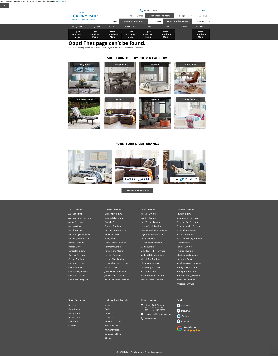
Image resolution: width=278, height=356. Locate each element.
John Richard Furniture (115, 275)
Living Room (77, 26)
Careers (108, 313)
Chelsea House (75, 267)
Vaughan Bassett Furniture (189, 263)
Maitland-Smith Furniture (152, 242)
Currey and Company (78, 279)
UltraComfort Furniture (187, 255)
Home (129, 16)
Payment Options (112, 330)
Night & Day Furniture (151, 259)
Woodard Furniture (185, 284)
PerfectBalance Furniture (152, 279)
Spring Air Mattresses (186, 230)
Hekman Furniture (113, 255)
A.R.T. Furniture (75, 209)
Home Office (130, 26)
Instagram (185, 310)
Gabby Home (111, 238)
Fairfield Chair (111, 222)
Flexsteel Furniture (113, 226)
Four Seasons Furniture (115, 230)
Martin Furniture (148, 247)
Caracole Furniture (76, 255)
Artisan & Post (74, 226)
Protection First (111, 325)
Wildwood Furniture (186, 279)
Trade (192, 16)
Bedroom (113, 26)
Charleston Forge (76, 263)
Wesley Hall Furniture (186, 271)
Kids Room (200, 26)
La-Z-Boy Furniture (149, 218)
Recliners (183, 26)
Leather (166, 26)
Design (182, 16)
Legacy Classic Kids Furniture (154, 230)
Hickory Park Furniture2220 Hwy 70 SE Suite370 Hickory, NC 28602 (155, 307)
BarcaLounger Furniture (79, 234)
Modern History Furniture (152, 255)
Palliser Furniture (148, 271)
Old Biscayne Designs (150, 263)
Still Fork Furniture (185, 234)
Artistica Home (75, 230)
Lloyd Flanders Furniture (152, 234)
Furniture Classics (113, 234)
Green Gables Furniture (115, 242)
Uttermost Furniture (186, 259)
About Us (203, 16)
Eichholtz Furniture (113, 214)
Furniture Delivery (113, 321)
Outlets (114, 21)
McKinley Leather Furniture (153, 251)
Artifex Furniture (75, 222)
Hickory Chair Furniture (115, 259)
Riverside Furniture (185, 209)
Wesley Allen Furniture (187, 267)
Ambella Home (75, 214)
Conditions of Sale (113, 334)
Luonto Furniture (148, 238)
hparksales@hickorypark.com (158, 314)
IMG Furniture (111, 267)
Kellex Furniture (148, 209)
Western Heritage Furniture (189, 275)
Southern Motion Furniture (189, 226)
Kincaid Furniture (148, 214)
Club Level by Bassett (78, 271)
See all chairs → (61, 1)
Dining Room (95, 26)
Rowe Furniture (184, 214)
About (107, 305)
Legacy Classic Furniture (152, 226)
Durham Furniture (113, 209)
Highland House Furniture (116, 263)
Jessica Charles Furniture (116, 271)
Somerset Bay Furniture (187, 222)
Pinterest (185, 321)
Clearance (157, 21)
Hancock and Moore (114, 251)
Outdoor (148, 26)
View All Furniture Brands (137, 190)
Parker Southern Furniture (152, 275)
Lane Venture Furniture (151, 222)
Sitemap (108, 338)
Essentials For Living (114, 218)
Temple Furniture (184, 247)
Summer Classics (184, 242)
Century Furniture (76, 259)
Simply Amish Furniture (187, 218)
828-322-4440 (151, 318)
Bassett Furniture (76, 242)
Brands (140, 16)
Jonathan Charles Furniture (117, 279)
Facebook (185, 305)
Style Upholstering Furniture (189, 238)
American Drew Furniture (79, 218)
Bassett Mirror (74, 247)
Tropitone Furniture (185, 251)
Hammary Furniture (113, 247)
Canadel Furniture (76, 251)
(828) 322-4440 (150, 10)
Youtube (185, 316)
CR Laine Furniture (76, 275)
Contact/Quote (203, 21)
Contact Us (109, 317)
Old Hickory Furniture (150, 267)
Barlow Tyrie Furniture (78, 238)
